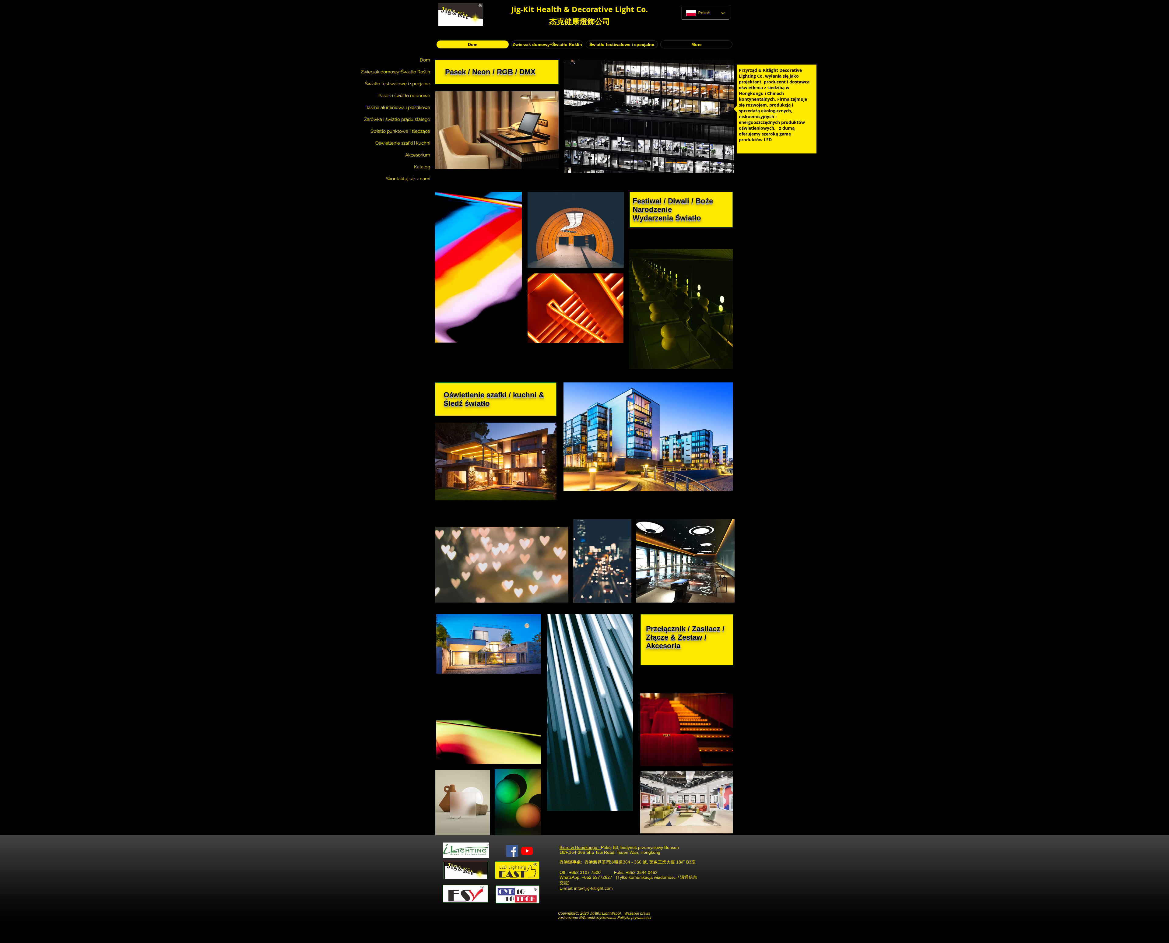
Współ (615, 913)
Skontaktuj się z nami (408, 178)
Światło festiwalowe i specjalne (397, 83)
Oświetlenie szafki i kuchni (402, 143)
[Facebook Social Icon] (512, 851)
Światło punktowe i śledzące (400, 131)
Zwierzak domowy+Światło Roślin (395, 72)
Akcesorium (417, 155)
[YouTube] (527, 851)
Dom (425, 60)
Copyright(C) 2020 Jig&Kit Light (584, 913)
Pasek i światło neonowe (404, 95)
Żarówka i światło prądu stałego (397, 119)
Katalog (422, 167)
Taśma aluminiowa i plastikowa (398, 107)
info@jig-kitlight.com (593, 888)
